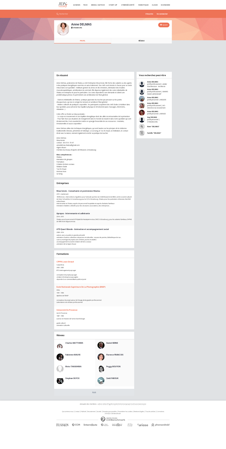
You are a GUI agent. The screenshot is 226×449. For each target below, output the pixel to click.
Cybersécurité (127, 5)
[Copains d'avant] (117, 424)
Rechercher (63, 14)
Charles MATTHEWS (74, 343)
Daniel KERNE (112, 343)
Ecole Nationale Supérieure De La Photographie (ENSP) (80, 287)
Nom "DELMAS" (153, 126)
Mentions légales (139, 411)
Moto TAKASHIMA (73, 366)
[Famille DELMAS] (142, 133)
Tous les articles (150, 411)
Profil (82, 41)
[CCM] (76, 424)
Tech (85, 5)
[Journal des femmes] (62, 424)
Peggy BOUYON (113, 366)
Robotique (143, 5)
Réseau (141, 41)
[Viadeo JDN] (130, 424)
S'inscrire (149, 14)
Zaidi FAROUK (112, 378)
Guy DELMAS (152, 117)
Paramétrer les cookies (125, 411)
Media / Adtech (98, 5)
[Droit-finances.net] (105, 424)
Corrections (160, 411)
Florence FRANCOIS (114, 354)
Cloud (155, 5)
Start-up (113, 5)
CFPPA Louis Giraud (65, 261)
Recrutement (91, 411)
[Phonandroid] (161, 424)
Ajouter (165, 25)
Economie (165, 5)
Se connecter (162, 14)
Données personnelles (110, 411)
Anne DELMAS (152, 82)
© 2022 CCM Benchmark (113, 413)
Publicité (83, 411)
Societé (99, 411)
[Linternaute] (90, 425)
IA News (76, 5)
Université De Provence (66, 310)
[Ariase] (142, 425)
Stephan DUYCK (72, 378)
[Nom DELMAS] (142, 126)
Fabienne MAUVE (72, 354)
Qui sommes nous (67, 411)
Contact (77, 411)
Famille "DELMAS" (154, 133)
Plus (94, 392)
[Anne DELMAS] (62, 29)
